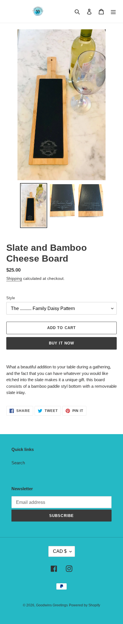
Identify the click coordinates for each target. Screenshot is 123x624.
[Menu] (113, 11)
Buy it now (61, 343)
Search (18, 462)
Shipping (14, 278)
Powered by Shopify (84, 605)
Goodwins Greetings (52, 605)
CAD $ (60, 551)
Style (10, 298)
